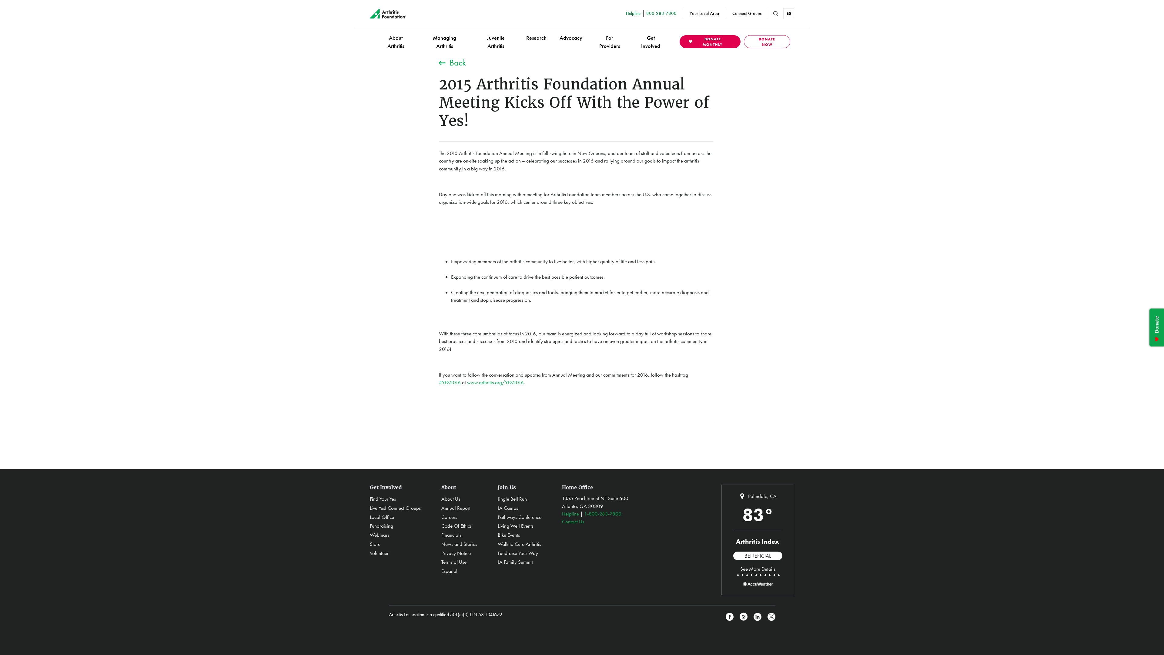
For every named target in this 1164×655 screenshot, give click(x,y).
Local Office (382, 517)
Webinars (379, 535)
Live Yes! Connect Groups (395, 508)
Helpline (570, 513)
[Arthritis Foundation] (388, 14)
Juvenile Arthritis (496, 41)
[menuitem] (396, 41)
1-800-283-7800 (602, 513)
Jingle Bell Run (512, 498)
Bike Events (509, 535)
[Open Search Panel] (775, 13)
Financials (451, 535)
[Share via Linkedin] (757, 617)
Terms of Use (454, 562)
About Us (450, 498)
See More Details (757, 569)
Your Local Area (704, 13)
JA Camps (508, 508)
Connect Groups (746, 13)
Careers (449, 517)
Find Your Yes (383, 498)
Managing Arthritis (444, 41)
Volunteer (379, 553)
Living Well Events (516, 525)
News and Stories (459, 544)
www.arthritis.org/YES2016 (495, 382)
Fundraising (381, 525)
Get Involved (650, 41)
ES (789, 13)
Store (375, 544)
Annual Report (455, 508)
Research (536, 37)
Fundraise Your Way (518, 553)
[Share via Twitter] (771, 617)
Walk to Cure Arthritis (519, 544)
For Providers (609, 41)
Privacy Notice (456, 553)
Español (449, 571)
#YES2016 (450, 382)
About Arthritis (395, 41)
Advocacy (571, 37)
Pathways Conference (519, 517)
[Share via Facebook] (730, 617)
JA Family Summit (515, 562)
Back (458, 62)
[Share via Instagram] (744, 617)
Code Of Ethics (456, 525)
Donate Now (767, 42)
